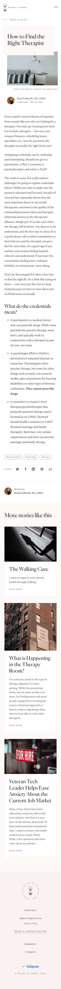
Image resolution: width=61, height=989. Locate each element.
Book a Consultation (30, 931)
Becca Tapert (33, 89)
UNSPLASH (52, 89)
